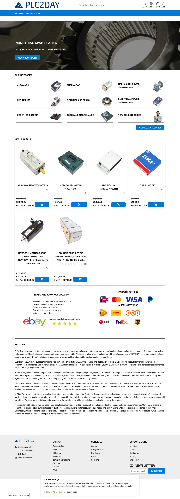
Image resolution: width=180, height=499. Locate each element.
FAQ (55, 470)
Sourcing (95, 459)
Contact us (134, 453)
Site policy (134, 459)
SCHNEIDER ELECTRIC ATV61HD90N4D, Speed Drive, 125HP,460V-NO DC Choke (71, 256)
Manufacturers (33, 13)
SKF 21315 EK (147, 185)
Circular (94, 446)
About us (133, 446)
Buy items (95, 453)
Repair (94, 456)
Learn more (72, 491)
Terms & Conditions (61, 459)
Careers (133, 449)
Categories (19, 13)
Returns (56, 463)
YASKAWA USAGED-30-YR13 (33, 185)
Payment (57, 449)
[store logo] (37, 5)
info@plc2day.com (25, 457)
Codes (56, 466)
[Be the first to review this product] (69, 264)
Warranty (57, 456)
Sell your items (97, 449)
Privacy (133, 456)
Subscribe (156, 471)
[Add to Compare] (47, 189)
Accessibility (58, 446)
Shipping (57, 453)
